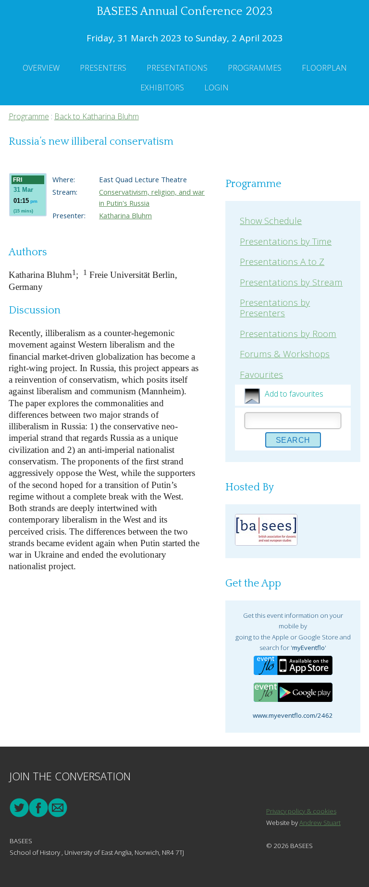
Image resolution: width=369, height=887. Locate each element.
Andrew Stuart (320, 822)
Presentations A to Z (282, 261)
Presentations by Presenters (275, 307)
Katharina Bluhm (125, 215)
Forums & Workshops (285, 354)
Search (293, 440)
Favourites (261, 374)
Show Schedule (271, 220)
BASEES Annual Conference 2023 (184, 11)
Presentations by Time (286, 241)
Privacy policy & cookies (301, 811)
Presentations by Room (288, 333)
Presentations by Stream (291, 282)
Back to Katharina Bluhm (96, 116)
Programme (29, 116)
